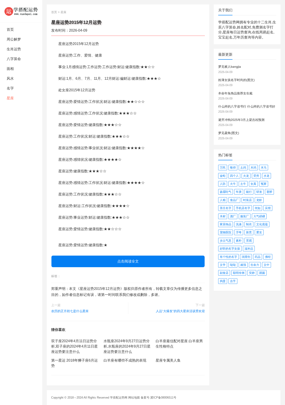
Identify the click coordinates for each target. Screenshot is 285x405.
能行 (249, 191)
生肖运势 (14, 49)
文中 (266, 265)
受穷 (256, 175)
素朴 (239, 240)
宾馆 (268, 208)
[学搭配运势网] (21, 11)
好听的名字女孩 (230, 248)
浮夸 (239, 232)
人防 (223, 183)
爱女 (259, 232)
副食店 (224, 273)
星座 (10, 98)
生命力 (254, 265)
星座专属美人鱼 (168, 360)
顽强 (243, 265)
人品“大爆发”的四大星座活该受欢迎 (180, 311)
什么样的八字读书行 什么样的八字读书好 (246, 106)
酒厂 (233, 216)
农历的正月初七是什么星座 (70, 311)
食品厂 (234, 200)
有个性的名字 (228, 256)
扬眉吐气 (225, 191)
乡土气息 (225, 240)
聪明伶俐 (238, 273)
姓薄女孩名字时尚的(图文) (236, 80)
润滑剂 (246, 256)
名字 (10, 88)
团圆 (262, 273)
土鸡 (243, 167)
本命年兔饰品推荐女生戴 (235, 93)
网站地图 (134, 397)
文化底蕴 (262, 224)
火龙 (246, 175)
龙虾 (259, 200)
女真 (253, 183)
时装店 (247, 200)
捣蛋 (223, 281)
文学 (223, 265)
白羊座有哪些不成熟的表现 (125, 360)
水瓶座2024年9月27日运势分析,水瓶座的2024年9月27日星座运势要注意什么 (127, 346)
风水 (10, 78)
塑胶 (269, 191)
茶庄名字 (225, 208)
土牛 (243, 183)
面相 (10, 69)
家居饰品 (225, 224)
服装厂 (244, 216)
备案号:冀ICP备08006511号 (158, 397)
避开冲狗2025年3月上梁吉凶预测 (241, 120)
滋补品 (248, 248)
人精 (223, 200)
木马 (264, 167)
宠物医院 (225, 232)
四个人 (234, 175)
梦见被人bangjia (229, 66)
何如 (258, 208)
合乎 (233, 281)
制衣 (249, 224)
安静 (252, 273)
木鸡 (253, 167)
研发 (259, 191)
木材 (223, 216)
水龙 (266, 175)
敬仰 (233, 167)
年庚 (239, 191)
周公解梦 (14, 39)
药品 (258, 256)
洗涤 (239, 224)
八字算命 (14, 59)
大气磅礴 (259, 216)
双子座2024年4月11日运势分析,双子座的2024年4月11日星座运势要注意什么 (74, 346)
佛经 (268, 256)
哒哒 (233, 265)
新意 (249, 232)
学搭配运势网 (118, 397)
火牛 (233, 183)
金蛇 (223, 175)
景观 (249, 240)
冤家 (264, 183)
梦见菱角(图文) (228, 133)
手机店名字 (243, 208)
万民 (223, 167)
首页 (10, 29)
